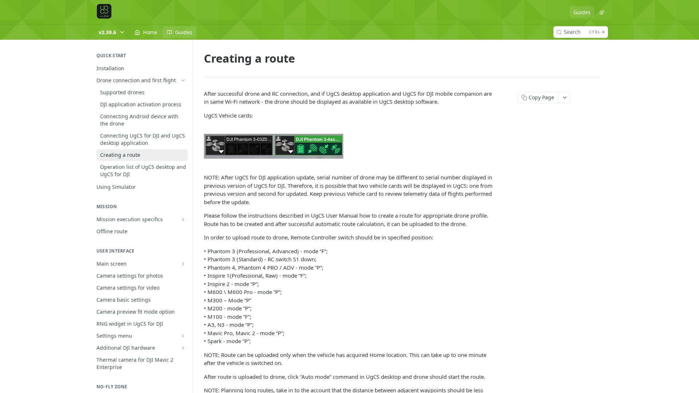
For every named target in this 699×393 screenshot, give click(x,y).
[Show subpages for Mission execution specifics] (183, 219)
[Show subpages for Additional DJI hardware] (183, 348)
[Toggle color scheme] (602, 12)
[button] (349, 146)
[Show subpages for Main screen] (183, 264)
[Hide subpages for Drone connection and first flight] (183, 80)
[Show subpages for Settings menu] (183, 336)
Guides (582, 12)
